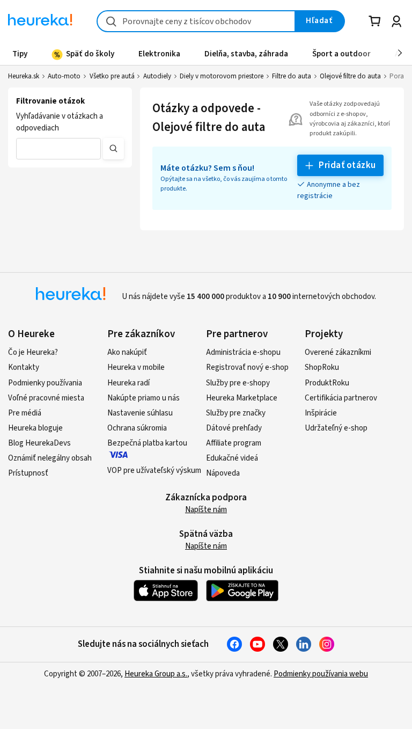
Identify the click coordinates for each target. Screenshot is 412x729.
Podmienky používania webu (321, 674)
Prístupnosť (28, 473)
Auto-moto (64, 76)
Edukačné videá (232, 458)
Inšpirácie (321, 413)
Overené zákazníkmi (338, 352)
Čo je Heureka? (33, 352)
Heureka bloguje (35, 428)
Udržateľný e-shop (336, 428)
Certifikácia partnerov (341, 398)
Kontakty (23, 367)
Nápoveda (223, 473)
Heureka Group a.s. (155, 674)
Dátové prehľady (234, 428)
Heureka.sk (23, 76)
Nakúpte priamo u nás (143, 398)
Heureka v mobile (136, 367)
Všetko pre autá (112, 76)
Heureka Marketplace (241, 398)
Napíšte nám (206, 509)
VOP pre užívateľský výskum (154, 470)
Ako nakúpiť (127, 352)
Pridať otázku (347, 165)
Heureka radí (128, 383)
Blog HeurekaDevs (39, 443)
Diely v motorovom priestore (221, 76)
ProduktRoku (327, 383)
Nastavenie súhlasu (140, 413)
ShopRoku (322, 367)
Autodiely (157, 76)
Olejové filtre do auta (350, 76)
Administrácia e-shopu (243, 352)
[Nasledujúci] (400, 53)
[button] (58, 148)
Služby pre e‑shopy (238, 383)
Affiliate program (233, 443)
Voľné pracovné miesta (46, 398)
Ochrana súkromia (137, 428)
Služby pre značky (236, 413)
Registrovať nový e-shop (247, 367)
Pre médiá (24, 413)
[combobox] (196, 21)
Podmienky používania (45, 383)
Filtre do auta (291, 76)
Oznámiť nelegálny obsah (50, 458)
